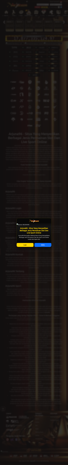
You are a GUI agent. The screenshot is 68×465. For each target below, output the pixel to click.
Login (25, 245)
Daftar (43, 245)
